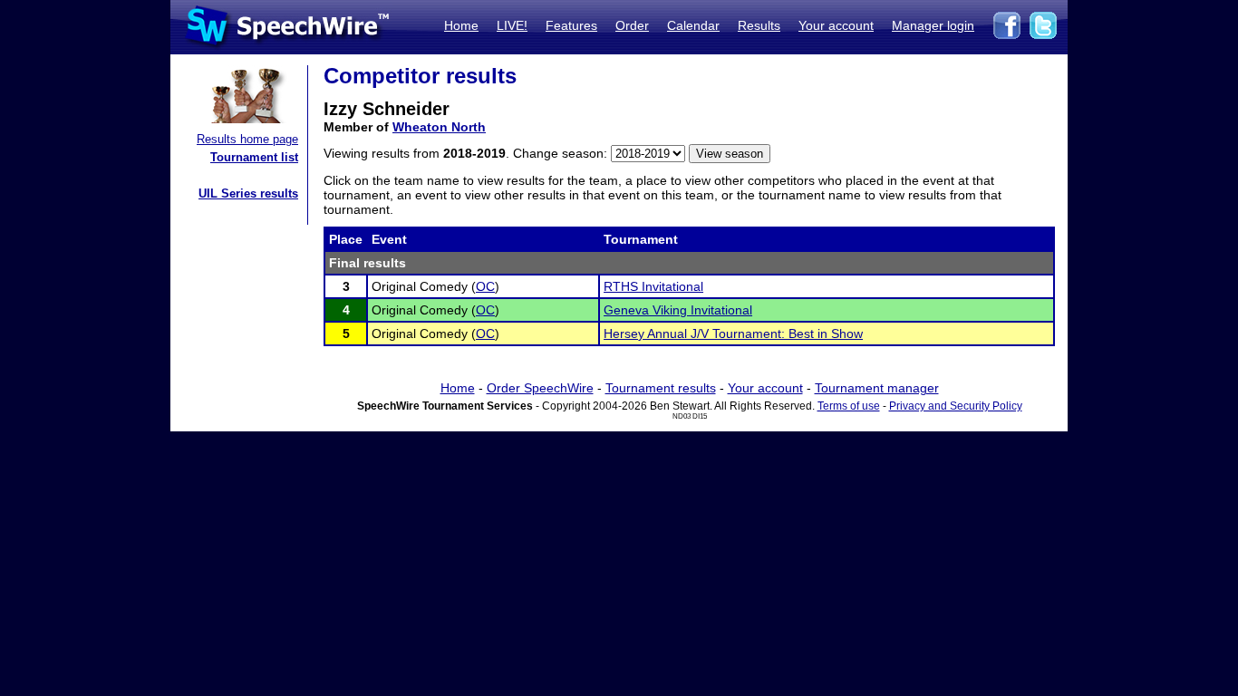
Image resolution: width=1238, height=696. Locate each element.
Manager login (933, 25)
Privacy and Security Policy (955, 406)
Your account (836, 25)
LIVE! (512, 25)
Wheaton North (439, 127)
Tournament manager (877, 388)
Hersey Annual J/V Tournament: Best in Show (733, 333)
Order (632, 25)
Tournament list (254, 157)
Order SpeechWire (540, 388)
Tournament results (660, 388)
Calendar (693, 25)
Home (461, 25)
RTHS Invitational (653, 286)
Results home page (247, 139)
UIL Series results (248, 193)
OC (485, 286)
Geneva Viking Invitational (678, 310)
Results (759, 25)
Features (571, 25)
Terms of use (848, 406)
